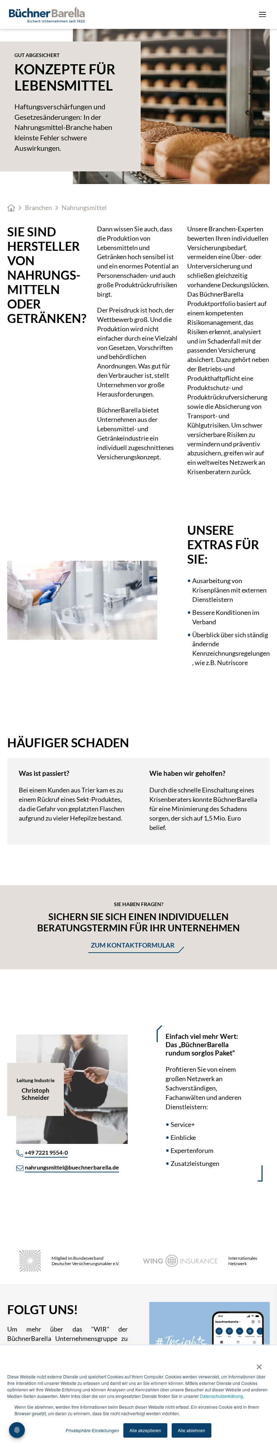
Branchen (38, 207)
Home (11, 208)
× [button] (259, 1364)
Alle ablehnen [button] (191, 1430)
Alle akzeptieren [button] (145, 1430)
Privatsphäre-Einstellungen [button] (92, 1430)
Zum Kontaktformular (133, 945)
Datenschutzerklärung (221, 1396)
